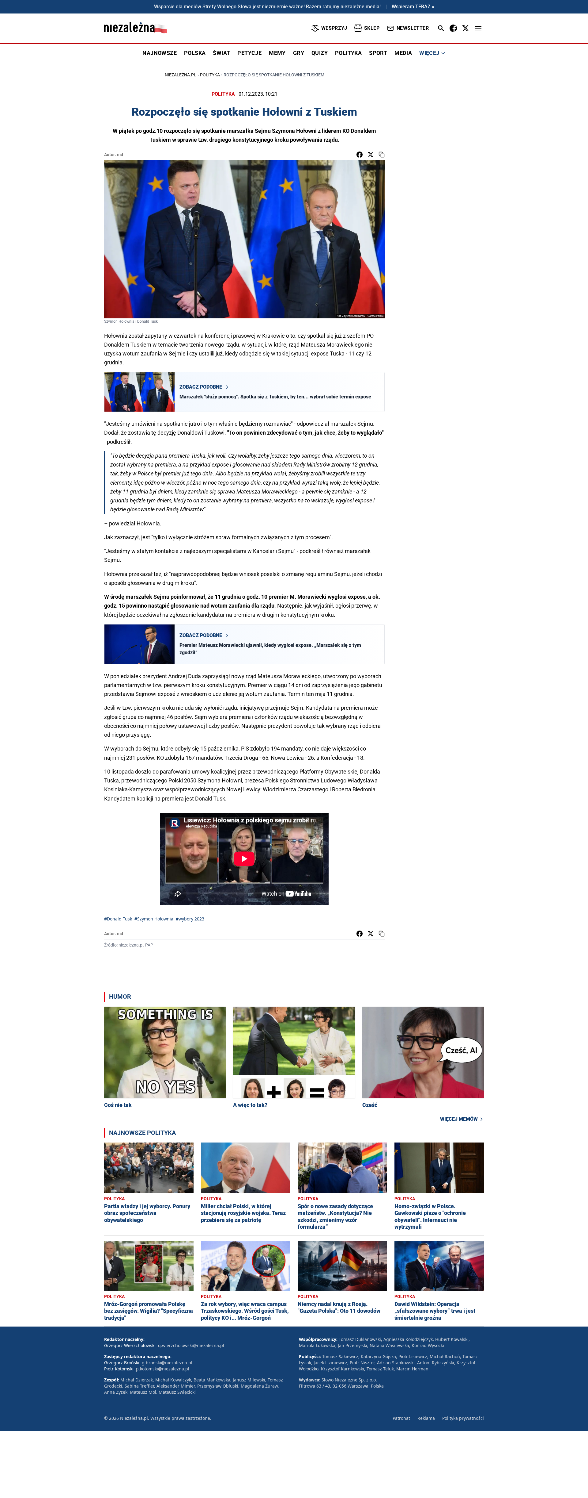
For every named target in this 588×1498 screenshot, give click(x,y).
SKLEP (371, 28)
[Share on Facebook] (359, 155)
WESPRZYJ (334, 28)
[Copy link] (382, 155)
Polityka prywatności (463, 1418)
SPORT (378, 53)
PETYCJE (249, 53)
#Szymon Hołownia (153, 919)
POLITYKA (348, 53)
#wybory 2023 (190, 919)
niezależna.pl (180, 74)
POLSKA (194, 53)
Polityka (210, 74)
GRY (298, 53)
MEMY (277, 53)
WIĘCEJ (429, 53)
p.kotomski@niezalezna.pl (162, 1369)
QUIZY (319, 53)
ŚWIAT (221, 53)
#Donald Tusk (118, 919)
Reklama (426, 1418)
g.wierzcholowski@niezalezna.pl (191, 1345)
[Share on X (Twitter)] (371, 155)
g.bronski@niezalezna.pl (167, 1362)
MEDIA (403, 53)
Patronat (401, 1418)
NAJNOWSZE (159, 53)
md (120, 154)
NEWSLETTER (413, 28)
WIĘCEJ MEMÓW (459, 1119)
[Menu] (478, 28)
